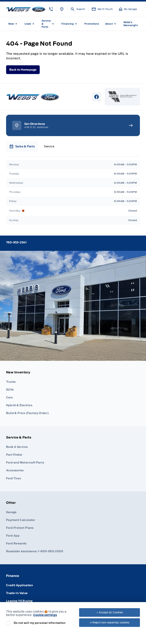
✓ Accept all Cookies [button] (109, 612)
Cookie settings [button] (45, 615)
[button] (51, 9)
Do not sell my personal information (39, 622)
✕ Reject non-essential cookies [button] (109, 622)
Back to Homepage (22, 69)
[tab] (22, 146)
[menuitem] (13, 23)
